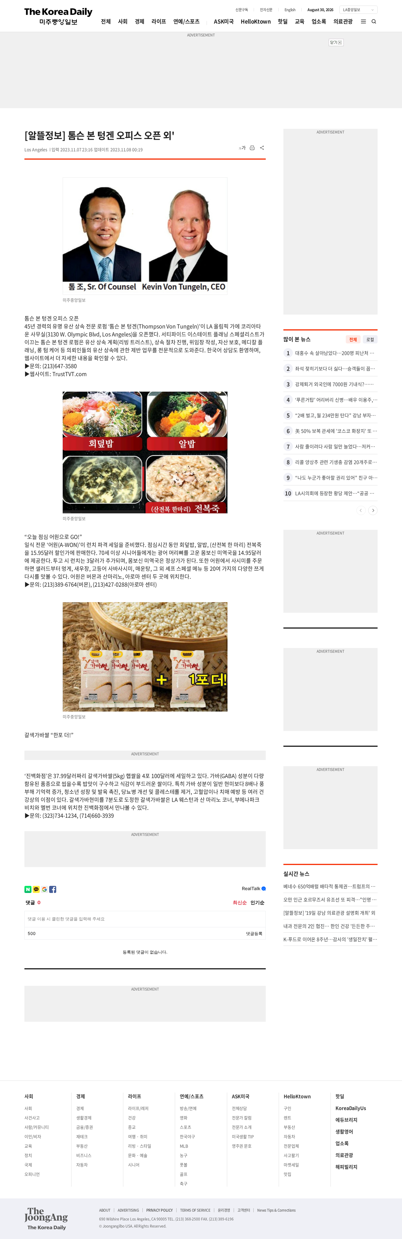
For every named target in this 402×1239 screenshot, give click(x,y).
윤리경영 (224, 1210)
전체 (106, 21)
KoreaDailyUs (350, 1107)
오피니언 (32, 1174)
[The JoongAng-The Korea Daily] (46, 1218)
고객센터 (243, 1210)
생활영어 (344, 1131)
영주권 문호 (242, 1146)
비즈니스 (84, 1155)
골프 (183, 1174)
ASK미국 (224, 21)
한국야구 (187, 1136)
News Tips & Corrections (276, 1210)
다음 (373, 510)
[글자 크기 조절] (242, 147)
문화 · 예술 (137, 1155)
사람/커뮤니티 (36, 1127)
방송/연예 (188, 1108)
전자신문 (266, 9)
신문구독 (241, 9)
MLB (184, 1146)
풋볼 (183, 1165)
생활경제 (84, 1118)
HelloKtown (256, 21)
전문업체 (291, 1146)
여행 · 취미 (137, 1136)
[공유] (262, 147)
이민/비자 (32, 1136)
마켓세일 (291, 1165)
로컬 (370, 339)
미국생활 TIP (243, 1136)
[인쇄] (252, 147)
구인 (287, 1108)
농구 (183, 1155)
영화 (183, 1118)
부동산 (82, 1146)
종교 (132, 1127)
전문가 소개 (242, 1127)
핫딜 (283, 21)
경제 (139, 21)
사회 (123, 21)
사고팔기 (291, 1155)
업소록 (319, 21)
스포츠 (185, 1127)
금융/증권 (84, 1127)
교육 (300, 21)
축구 (183, 1183)
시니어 (133, 1165)
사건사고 (32, 1118)
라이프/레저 (138, 1108)
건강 (132, 1118)
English (290, 9)
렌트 (287, 1118)
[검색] (374, 21)
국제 (28, 1165)
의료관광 (343, 21)
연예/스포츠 (186, 21)
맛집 (287, 1174)
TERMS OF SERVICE (195, 1210)
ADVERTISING (128, 1210)
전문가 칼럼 (242, 1118)
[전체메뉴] (363, 21)
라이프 (159, 21)
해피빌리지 (346, 1166)
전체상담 (239, 1108)
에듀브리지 (346, 1119)
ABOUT (104, 1210)
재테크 (82, 1136)
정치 (28, 1155)
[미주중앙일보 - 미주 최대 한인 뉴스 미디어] (58, 16)
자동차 (82, 1165)
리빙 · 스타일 (139, 1146)
